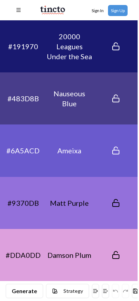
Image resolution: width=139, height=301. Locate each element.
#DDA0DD (23, 255)
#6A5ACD (23, 150)
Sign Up (118, 10)
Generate (24, 290)
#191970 (23, 46)
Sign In (98, 10)
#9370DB (23, 203)
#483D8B (23, 98)
